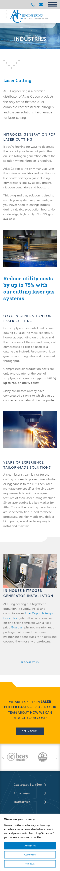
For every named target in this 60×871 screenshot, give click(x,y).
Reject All (30, 863)
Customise (30, 854)
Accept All (30, 845)
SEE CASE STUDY (30, 662)
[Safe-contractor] (43, 757)
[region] (30, 842)
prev (3, 757)
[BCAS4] (17, 757)
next (57, 757)
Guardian (17, 627)
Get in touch (30, 731)
